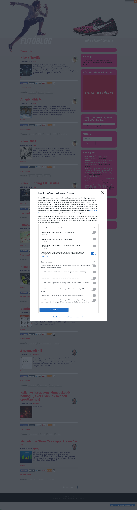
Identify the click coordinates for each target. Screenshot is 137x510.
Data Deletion (57, 317)
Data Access (68, 317)
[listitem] (68, 228)
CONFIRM (54, 310)
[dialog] (68, 255)
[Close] (103, 193)
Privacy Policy (80, 317)
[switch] (93, 232)
